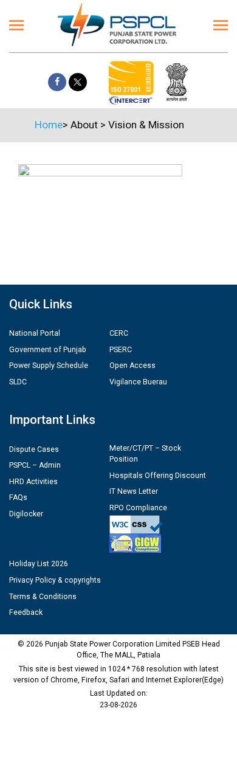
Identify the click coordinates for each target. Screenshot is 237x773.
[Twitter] (78, 82)
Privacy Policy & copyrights (55, 580)
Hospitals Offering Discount (157, 475)
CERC (118, 333)
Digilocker (26, 514)
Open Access (132, 365)
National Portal (34, 333)
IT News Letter (133, 491)
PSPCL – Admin (35, 465)
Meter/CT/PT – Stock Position (145, 453)
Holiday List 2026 (38, 564)
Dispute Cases (34, 449)
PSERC (120, 349)
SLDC (18, 382)
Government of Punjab (47, 349)
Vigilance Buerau (138, 382)
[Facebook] (57, 82)
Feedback (26, 612)
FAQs (18, 497)
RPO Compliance (138, 508)
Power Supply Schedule (48, 365)
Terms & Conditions (43, 596)
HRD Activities (33, 481)
